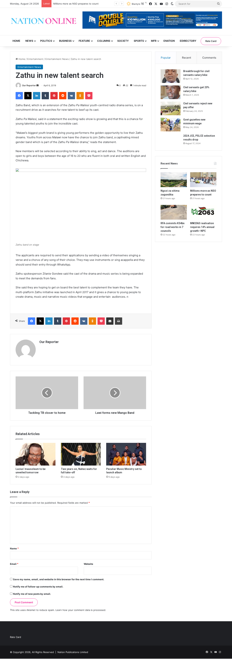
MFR (153, 40)
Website (88, 563)
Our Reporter (29, 85)
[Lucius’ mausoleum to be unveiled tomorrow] (35, 454)
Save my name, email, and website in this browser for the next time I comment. (58, 579)
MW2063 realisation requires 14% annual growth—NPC (202, 227)
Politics (46, 40)
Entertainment (35, 59)
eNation (169, 40)
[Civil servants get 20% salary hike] (171, 92)
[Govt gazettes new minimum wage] (171, 124)
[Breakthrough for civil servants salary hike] (171, 76)
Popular (166, 57)
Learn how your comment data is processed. (80, 610)
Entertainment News (57, 59)
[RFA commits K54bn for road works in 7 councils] (174, 212)
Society (123, 40)
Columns (103, 40)
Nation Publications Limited (72, 652)
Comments (209, 57)
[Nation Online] (43, 21)
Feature (84, 40)
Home (16, 40)
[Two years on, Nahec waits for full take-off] (81, 454)
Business (65, 40)
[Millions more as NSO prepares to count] (203, 179)
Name (14, 548)
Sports (139, 40)
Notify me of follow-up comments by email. (38, 586)
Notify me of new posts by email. (32, 593)
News (29, 40)
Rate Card (210, 41)
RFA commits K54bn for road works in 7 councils (173, 227)
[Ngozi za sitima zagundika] (174, 179)
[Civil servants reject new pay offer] (171, 108)
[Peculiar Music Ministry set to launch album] (126, 454)
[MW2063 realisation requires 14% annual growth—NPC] (203, 212)
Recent (186, 57)
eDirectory (188, 40)
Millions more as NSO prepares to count (76, 3)
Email (14, 563)
